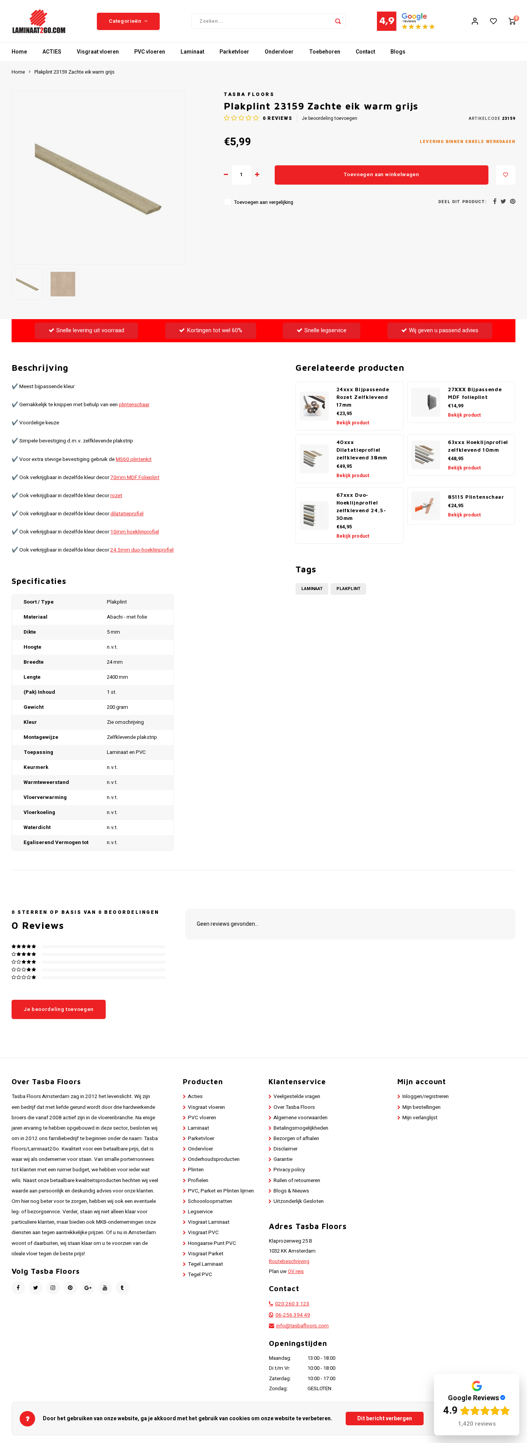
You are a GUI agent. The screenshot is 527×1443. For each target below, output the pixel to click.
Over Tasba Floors (294, 1107)
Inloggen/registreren (425, 1096)
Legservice (200, 1212)
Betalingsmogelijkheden (301, 1128)
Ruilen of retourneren (297, 1180)
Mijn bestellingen (421, 1107)
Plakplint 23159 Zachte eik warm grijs (74, 72)
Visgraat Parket (205, 1254)
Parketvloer (234, 52)
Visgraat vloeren (98, 52)
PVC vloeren (149, 52)
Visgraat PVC (203, 1232)
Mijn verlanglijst (419, 1118)
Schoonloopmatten (210, 1201)
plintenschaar (134, 405)
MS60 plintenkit (134, 459)
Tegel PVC (200, 1274)
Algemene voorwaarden (301, 1118)
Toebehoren (324, 52)
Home (19, 52)
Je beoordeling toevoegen (329, 118)
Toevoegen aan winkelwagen (381, 174)
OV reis (296, 1271)
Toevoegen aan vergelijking (263, 202)
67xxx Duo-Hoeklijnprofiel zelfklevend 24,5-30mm (361, 506)
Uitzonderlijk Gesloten (299, 1201)
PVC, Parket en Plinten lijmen (221, 1191)
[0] (511, 21)
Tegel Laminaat (205, 1264)
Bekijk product (352, 422)
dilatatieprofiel (127, 514)
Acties (195, 1096)
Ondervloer (279, 52)
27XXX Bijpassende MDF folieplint (475, 393)
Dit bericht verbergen (384, 1418)
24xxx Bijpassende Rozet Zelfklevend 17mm (362, 397)
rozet (116, 496)
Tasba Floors (249, 94)
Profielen (198, 1180)
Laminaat (192, 52)
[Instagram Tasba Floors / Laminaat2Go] (53, 1288)
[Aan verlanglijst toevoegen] (505, 175)
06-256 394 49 (292, 1315)
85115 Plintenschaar (476, 497)
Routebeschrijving (289, 1261)
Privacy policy (289, 1170)
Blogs (397, 52)
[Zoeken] (338, 21)
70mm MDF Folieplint (134, 477)
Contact (365, 52)
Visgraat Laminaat (209, 1222)
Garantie (283, 1159)
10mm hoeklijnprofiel (134, 532)
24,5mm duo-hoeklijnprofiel (142, 550)
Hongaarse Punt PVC (212, 1243)
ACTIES (51, 52)
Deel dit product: (462, 202)
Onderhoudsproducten (214, 1159)
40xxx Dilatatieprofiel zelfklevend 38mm (362, 450)
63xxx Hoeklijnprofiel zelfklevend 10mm (478, 446)
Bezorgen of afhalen (296, 1138)
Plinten (196, 1170)
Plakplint (348, 588)
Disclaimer (285, 1149)
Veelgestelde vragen (297, 1096)
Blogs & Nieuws (291, 1191)
